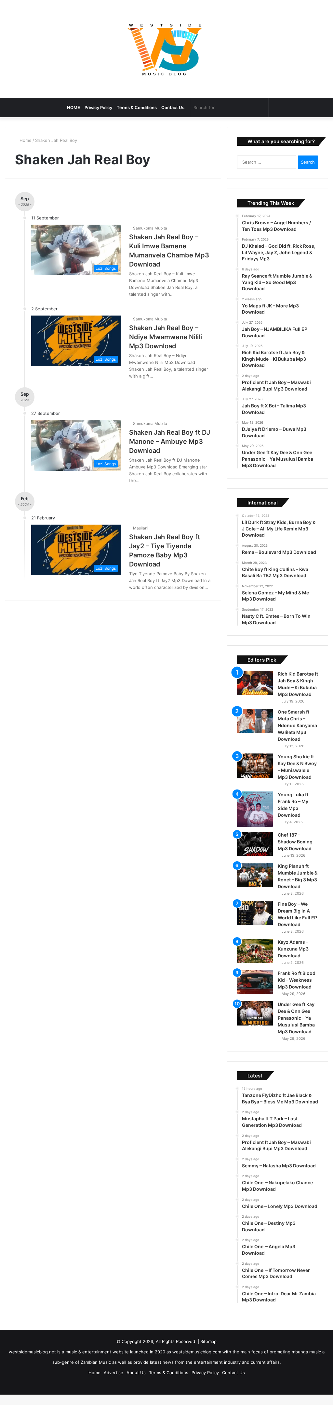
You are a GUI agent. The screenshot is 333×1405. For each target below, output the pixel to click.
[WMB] (166, 49)
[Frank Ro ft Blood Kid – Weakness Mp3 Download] (255, 991)
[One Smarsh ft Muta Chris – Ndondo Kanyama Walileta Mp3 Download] (255, 729)
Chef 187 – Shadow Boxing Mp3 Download (295, 850)
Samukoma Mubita (151, 228)
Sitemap (208, 1350)
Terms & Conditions (137, 107)
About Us (136, 1381)
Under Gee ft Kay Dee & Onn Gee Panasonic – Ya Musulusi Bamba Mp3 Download (296, 1026)
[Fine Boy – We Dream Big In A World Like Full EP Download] (255, 922)
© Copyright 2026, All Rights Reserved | (158, 1350)
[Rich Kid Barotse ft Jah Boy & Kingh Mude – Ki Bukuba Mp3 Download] (255, 691)
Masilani (141, 528)
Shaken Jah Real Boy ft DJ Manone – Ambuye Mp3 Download (169, 441)
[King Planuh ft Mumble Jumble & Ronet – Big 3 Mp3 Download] (255, 884)
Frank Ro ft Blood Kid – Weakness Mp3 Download (296, 988)
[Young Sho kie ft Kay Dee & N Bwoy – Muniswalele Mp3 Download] (255, 774)
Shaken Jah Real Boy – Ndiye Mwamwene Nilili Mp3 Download (165, 337)
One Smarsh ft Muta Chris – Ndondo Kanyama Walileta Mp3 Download (297, 734)
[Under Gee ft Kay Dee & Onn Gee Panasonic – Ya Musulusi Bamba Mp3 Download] (255, 1022)
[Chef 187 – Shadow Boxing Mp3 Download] (255, 852)
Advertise (113, 1381)
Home (25, 140)
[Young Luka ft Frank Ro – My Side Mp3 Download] (255, 818)
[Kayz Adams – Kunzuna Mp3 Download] (255, 960)
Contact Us (172, 107)
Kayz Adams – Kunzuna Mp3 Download (293, 957)
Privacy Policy (98, 107)
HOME (73, 107)
